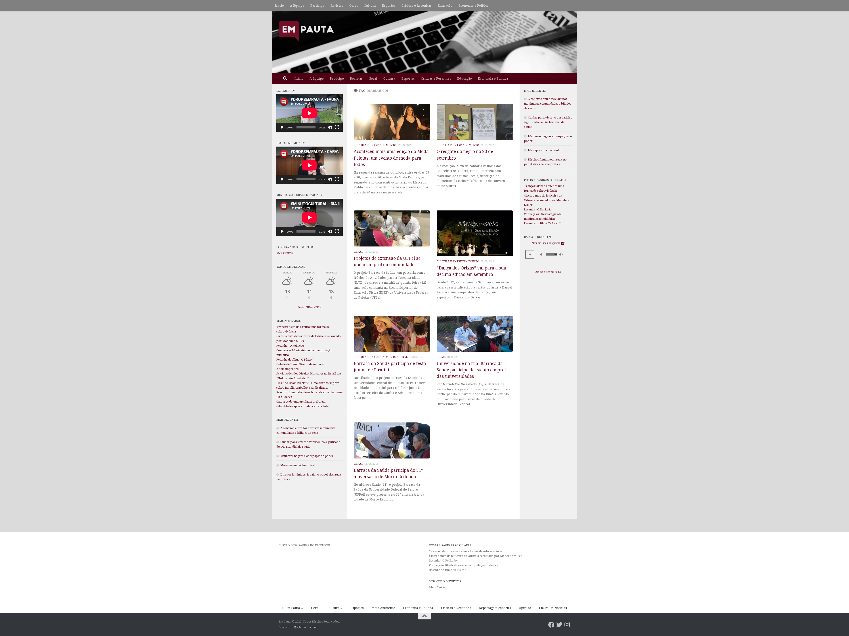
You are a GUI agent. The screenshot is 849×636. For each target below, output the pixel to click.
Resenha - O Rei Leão (290, 345)
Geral (353, 5)
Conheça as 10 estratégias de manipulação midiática (463, 565)
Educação (445, 5)
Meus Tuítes (284, 253)
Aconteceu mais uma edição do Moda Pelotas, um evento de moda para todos (391, 158)
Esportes (388, 5)
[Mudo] (330, 127)
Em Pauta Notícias (553, 608)
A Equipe (297, 5)
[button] (529, 254)
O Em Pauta (291, 608)
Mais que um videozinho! (297, 465)
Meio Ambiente (383, 608)
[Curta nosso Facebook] (551, 625)
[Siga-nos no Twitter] (559, 625)
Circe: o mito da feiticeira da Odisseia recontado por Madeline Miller (546, 200)
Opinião (525, 608)
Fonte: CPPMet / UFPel (309, 307)
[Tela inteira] (337, 127)
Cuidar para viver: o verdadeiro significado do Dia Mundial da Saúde (548, 122)
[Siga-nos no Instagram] (567, 625)
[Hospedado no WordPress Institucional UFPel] (295, 627)
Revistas (337, 5)
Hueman (311, 627)
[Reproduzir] (282, 127)
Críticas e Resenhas (417, 5)
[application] (309, 113)
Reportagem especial (495, 608)
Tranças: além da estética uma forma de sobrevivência (466, 551)
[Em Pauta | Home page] (306, 31)
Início (279, 5)
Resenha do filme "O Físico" (294, 359)
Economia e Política (474, 5)
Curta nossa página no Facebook (304, 545)
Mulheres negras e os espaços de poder (306, 456)
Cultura (370, 5)
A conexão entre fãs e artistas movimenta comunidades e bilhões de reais (547, 103)
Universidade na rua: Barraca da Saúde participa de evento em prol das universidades (471, 370)
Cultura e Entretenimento (375, 145)
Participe (317, 5)
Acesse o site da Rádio (548, 271)
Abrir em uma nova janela (546, 243)
